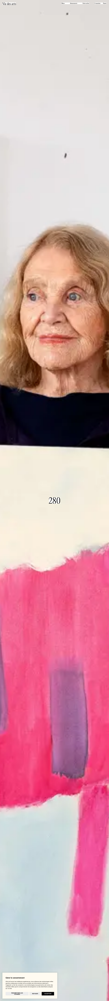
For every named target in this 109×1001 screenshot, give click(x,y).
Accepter (47, 993)
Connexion (97, 3)
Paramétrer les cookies (17, 993)
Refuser (35, 993)
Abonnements (73, 3)
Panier (104, 3)
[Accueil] (28, 4)
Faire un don (86, 3)
